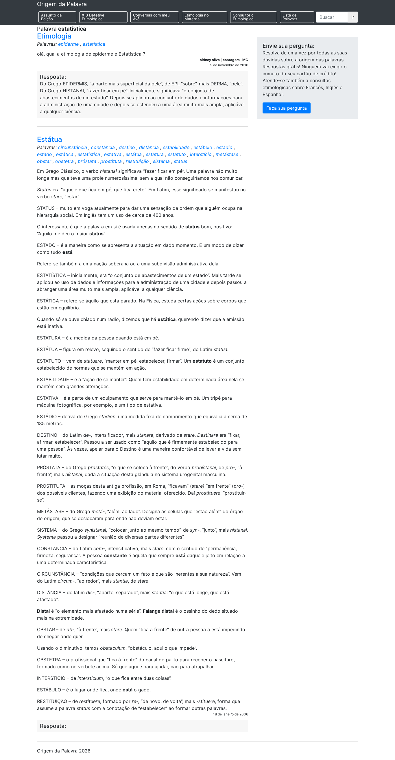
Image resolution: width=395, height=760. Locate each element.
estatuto (177, 154)
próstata (87, 161)
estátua (133, 154)
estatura (155, 154)
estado (44, 154)
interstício (201, 154)
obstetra (64, 161)
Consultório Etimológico (243, 17)
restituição (137, 161)
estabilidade (176, 147)
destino (127, 147)
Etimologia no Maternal (196, 17)
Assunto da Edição (51, 17)
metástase (227, 154)
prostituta (111, 161)
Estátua (49, 139)
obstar (44, 161)
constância (103, 147)
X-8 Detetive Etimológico (93, 17)
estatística (94, 44)
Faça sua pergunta (286, 108)
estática (64, 154)
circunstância (72, 147)
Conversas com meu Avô (151, 17)
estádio (224, 147)
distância (149, 147)
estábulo (202, 147)
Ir (352, 17)
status (180, 161)
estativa (112, 154)
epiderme (68, 44)
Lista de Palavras (290, 17)
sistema (161, 161)
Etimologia (54, 36)
